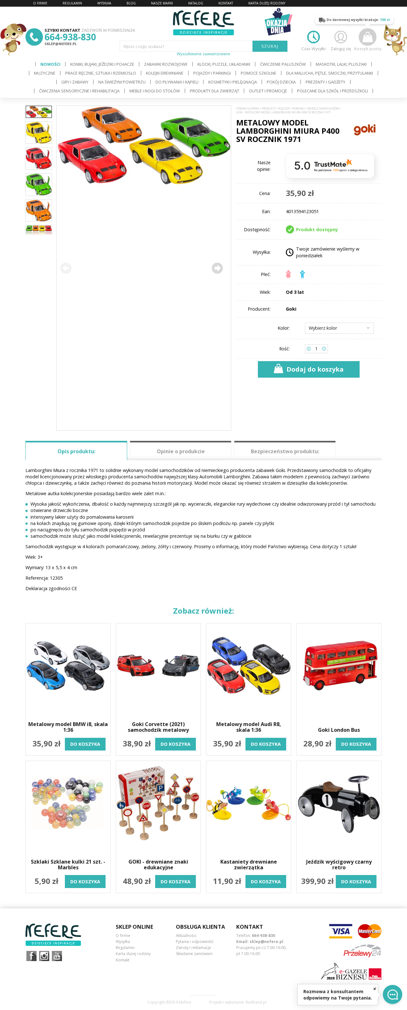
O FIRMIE (40, 3)
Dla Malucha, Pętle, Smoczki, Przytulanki (329, 73)
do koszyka (85, 744)
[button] (217, 268)
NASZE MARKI (162, 3)
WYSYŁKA (104, 3)
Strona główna (247, 109)
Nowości (50, 64)
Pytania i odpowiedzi (194, 941)
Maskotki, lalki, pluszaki (341, 64)
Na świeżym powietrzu (122, 82)
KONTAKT (225, 3)
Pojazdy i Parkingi (212, 73)
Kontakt (122, 960)
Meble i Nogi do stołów (154, 91)
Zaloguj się (341, 48)
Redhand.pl (256, 1002)
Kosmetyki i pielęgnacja (232, 82)
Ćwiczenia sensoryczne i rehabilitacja (79, 91)
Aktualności (186, 935)
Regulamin (125, 947)
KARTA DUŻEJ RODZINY (266, 3)
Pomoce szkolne (258, 73)
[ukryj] (374, 988)
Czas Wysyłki (313, 48)
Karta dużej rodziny (133, 953)
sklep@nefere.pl (61, 43)
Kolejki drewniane (164, 73)
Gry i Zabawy (74, 82)
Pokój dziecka (281, 82)
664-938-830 (70, 37)
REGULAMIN (72, 3)
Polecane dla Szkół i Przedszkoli (332, 91)
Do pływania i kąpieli (176, 82)
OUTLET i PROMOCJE (268, 91)
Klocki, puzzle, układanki (223, 64)
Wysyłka (123, 941)
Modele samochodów (323, 109)
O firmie (123, 935)
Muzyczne (44, 73)
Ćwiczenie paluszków (283, 64)
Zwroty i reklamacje (193, 947)
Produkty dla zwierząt (214, 91)
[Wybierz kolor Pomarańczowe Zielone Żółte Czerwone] (339, 328)
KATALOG (195, 3)
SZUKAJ (270, 46)
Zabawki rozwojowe (166, 64)
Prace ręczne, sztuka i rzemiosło (100, 73)
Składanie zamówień (194, 953)
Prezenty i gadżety (325, 82)
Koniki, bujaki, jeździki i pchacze (102, 64)
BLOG (131, 3)
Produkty (269, 109)
